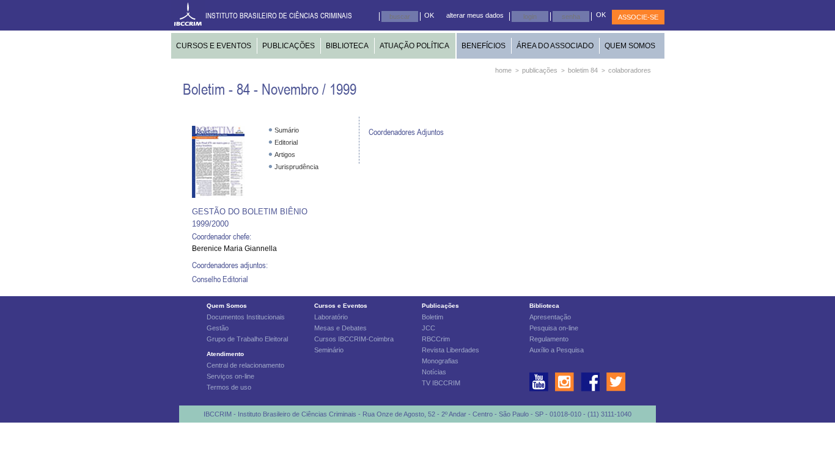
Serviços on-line (230, 376)
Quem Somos (227, 305)
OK (429, 15)
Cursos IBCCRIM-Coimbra (354, 339)
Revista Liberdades (450, 350)
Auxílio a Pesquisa (556, 350)
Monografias (440, 361)
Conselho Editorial (220, 279)
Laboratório (331, 317)
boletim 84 (583, 70)
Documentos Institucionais (246, 317)
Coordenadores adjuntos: (230, 265)
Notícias (434, 372)
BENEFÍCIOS (484, 46)
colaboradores (629, 70)
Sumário (286, 130)
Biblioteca (544, 305)
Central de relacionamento (245, 365)
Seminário (329, 350)
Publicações (440, 305)
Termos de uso (229, 387)
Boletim (432, 317)
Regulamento (548, 339)
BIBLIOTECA (347, 46)
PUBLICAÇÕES (288, 46)
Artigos (284, 154)
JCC (428, 328)
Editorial (286, 142)
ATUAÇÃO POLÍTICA (414, 46)
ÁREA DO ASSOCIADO (555, 46)
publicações (539, 70)
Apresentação (550, 317)
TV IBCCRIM (441, 383)
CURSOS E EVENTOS (213, 46)
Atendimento (225, 354)
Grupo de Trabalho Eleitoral (247, 339)
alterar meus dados (475, 15)
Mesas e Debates (340, 328)
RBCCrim (436, 339)
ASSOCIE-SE (638, 17)
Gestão (218, 328)
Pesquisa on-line (553, 328)
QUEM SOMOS (630, 46)
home (503, 70)
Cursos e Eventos (340, 305)
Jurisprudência (296, 166)
